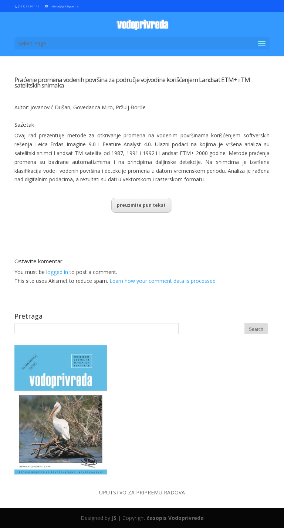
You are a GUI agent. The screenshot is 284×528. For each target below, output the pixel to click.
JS (114, 517)
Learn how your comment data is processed (162, 280)
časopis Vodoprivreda (175, 517)
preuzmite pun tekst (141, 205)
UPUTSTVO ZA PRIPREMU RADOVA (142, 492)
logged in (57, 271)
